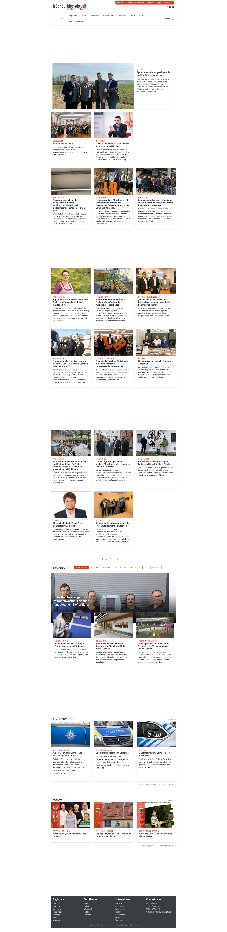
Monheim (57, 909)
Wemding (57, 920)
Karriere (118, 903)
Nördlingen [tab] (120, 567)
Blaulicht (122, 15)
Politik (83, 15)
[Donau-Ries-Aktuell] (69, 7)
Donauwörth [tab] (81, 567)
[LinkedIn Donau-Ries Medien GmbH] (173, 7)
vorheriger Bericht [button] (147, 784)
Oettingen (57, 914)
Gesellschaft (108, 15)
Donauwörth (58, 903)
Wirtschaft (94, 15)
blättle (141, 15)
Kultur (132, 15)
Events (171, 800)
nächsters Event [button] (167, 845)
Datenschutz (120, 909)
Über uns (119, 920)
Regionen (72, 15)
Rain (55, 917)
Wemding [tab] (156, 567)
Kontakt (118, 911)
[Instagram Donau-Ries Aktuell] (167, 7)
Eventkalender (139, 3)
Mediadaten (168, 3)
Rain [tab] (146, 567)
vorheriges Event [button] (148, 845)
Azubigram (150, 3)
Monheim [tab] (107, 567)
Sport (86, 903)
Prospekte (158, 3)
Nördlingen (57, 911)
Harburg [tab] (95, 567)
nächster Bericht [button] (166, 784)
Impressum (119, 906)
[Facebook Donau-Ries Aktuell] (170, 7)
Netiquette (119, 917)
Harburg (56, 906)
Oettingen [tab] (135, 567)
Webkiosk (120, 3)
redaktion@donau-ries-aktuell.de (159, 911)
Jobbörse (129, 3)
